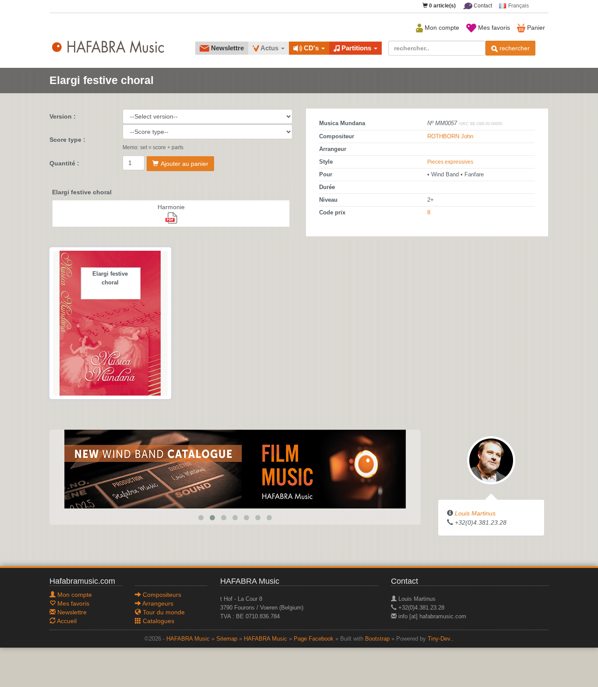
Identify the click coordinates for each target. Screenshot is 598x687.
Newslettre (226, 48)
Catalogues (157, 620)
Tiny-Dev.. (441, 639)
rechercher (514, 48)
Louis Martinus (475, 513)
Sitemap (226, 639)
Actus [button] (269, 48)
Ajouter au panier (184, 163)
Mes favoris (493, 27)
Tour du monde (163, 612)
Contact (482, 6)
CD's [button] (311, 48)
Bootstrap (377, 639)
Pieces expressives (450, 162)
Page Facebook (314, 639)
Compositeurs (161, 594)
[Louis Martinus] (491, 459)
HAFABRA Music (188, 639)
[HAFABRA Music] (235, 468)
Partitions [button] (356, 48)
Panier (535, 27)
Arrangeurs (157, 603)
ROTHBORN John (450, 136)
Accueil (66, 620)
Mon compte (441, 27)
